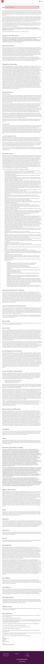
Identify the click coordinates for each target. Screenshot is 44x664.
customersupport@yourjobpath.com (8, 644)
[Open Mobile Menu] (41, 1)
